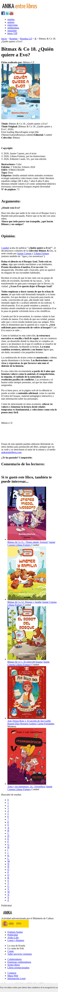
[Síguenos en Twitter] (7, 14)
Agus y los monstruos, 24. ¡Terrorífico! (26, 786)
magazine (12, 30)
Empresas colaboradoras (19, 962)
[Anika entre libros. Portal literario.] (21, 10)
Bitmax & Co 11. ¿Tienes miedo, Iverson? (27, 542)
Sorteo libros (13, 965)
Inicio (4, 38)
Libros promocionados (18, 967)
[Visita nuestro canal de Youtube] (11, 14)
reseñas (11, 19)
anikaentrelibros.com (11, 452)
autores (10, 22)
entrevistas (12, 25)
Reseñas (13, 38)
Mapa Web (12, 975)
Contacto (11, 973)
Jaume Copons (24, 253)
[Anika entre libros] (17, 915)
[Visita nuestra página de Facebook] (3, 14)
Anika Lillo (13, 937)
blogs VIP (12, 33)
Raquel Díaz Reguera (18, 723)
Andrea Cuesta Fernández (41, 723)
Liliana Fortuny (41, 253)
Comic (10, 951)
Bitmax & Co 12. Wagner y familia (24, 602)
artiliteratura (13, 27)
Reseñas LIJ (26, 38)
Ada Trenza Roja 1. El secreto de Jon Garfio (29, 721)
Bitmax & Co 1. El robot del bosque (25, 662)
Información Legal (16, 978)
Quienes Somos (15, 932)
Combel (5, 248)
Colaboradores (14, 959)
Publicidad (12, 934)
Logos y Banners (15, 940)
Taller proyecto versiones (19, 954)
